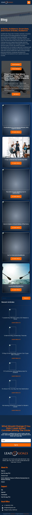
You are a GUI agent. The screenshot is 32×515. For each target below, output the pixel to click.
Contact (3, 482)
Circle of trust (4, 475)
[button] (28, 2)
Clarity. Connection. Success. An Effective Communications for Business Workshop (15, 478)
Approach (3, 492)
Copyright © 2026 (6, 513)
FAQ (2, 490)
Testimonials (4, 494)
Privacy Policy (26, 513)
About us (3, 471)
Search (26, 298)
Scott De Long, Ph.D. (5, 473)
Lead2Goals (12, 513)
